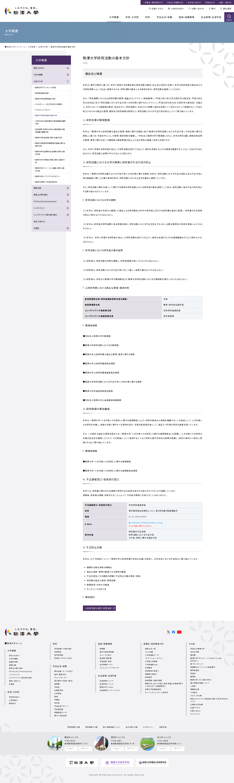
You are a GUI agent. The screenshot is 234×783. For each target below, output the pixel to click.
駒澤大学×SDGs (106, 687)
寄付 (213, 8)
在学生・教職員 (175, 2)
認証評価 (162, 727)
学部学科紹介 (14, 697)
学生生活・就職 (164, 17)
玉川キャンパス (164, 737)
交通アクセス (157, 8)
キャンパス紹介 (105, 655)
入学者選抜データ (152, 655)
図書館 (102, 649)
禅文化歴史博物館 (107, 652)
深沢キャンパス (118, 737)
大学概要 (114, 17)
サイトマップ (195, 714)
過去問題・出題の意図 (153, 680)
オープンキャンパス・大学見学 (156, 692)
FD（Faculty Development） (45, 201)
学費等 (57, 700)
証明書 (57, 684)
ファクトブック (39, 208)
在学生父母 (194, 2)
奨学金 (57, 703)
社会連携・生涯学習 (211, 17)
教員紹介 (12, 703)
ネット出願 (149, 652)
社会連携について (107, 681)
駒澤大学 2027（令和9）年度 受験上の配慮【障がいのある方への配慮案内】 (164, 684)
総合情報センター (106, 664)
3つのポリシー (148, 727)
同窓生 (210, 2)
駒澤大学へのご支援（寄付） (201, 680)
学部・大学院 (132, 17)
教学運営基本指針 (42, 93)
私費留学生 (58, 690)
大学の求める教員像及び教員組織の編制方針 (50, 122)
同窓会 (193, 673)
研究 (147, 17)
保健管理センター (61, 712)
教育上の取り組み (41, 194)
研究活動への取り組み (63, 649)
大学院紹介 (13, 700)
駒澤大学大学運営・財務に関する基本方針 (50, 161)
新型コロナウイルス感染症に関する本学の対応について (209, 700)
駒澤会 (193, 676)
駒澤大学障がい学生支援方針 (46, 182)
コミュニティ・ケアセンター (110, 668)
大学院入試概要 (151, 661)
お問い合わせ (198, 8)
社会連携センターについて (110, 690)
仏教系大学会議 (196, 704)
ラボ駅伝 (193, 692)
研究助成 (57, 652)
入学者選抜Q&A (151, 664)
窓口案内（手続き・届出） (63, 681)
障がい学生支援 (60, 715)
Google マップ (70, 748)
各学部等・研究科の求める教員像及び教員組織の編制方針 (50, 130)
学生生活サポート (61, 706)
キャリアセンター (60, 677)
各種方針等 (38, 81)
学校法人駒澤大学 (197, 649)
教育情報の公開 (91, 727)
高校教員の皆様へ (152, 671)
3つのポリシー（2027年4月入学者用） (48, 104)
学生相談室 (58, 709)
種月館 (193, 655)
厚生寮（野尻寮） (106, 658)
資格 (56, 696)
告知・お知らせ (39, 221)
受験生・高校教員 (154, 2)
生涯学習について (107, 684)
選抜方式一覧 (150, 649)
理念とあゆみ (39, 68)
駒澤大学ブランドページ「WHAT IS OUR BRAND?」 (206, 659)
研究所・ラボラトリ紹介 (63, 658)
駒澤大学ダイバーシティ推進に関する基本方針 (49, 169)
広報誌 (36, 228)
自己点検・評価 (131, 727)
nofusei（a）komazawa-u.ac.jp (147, 522)
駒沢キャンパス (71, 737)
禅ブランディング (196, 664)
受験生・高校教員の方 (153, 643)
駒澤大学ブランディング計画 (45, 87)
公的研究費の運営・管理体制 (98, 608)
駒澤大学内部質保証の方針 (45, 98)
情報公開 (37, 188)
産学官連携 (58, 655)
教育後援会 (194, 670)
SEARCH (229, 20)
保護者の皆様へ (151, 674)
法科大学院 (194, 652)
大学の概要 (38, 74)
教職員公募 (194, 689)
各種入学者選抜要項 (153, 689)
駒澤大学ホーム (14, 643)
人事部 (193, 686)
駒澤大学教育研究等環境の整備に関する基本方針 (50, 144)
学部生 (57, 687)
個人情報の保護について (200, 683)
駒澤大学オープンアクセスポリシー (48, 176)
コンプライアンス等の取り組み (45, 214)
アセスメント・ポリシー (43, 110)
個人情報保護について (111, 727)
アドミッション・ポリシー (154, 658)
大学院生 (57, 693)
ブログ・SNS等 (196, 695)
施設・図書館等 (186, 17)
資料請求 (227, 8)
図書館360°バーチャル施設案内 (202, 667)
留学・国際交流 (60, 674)
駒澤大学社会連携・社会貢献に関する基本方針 (50, 152)
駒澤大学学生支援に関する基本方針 (48, 137)
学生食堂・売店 (105, 661)
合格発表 (148, 668)
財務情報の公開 (74, 727)
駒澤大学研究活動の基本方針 (46, 115)
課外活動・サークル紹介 (63, 671)
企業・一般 (225, 2)
